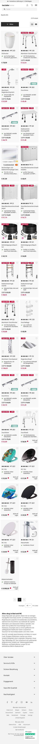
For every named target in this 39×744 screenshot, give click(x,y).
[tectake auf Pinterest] (11, 702)
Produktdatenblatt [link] (9, 165)
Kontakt (7, 675)
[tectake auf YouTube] (27, 702)
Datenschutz (12, 724)
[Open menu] (36, 5)
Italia (8, 715)
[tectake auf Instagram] (22, 702)
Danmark (17, 712)
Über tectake (8, 657)
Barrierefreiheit (20, 730)
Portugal (22, 715)
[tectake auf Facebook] (7, 702)
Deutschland (9, 712)
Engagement (8, 681)
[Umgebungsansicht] (36, 24)
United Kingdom (20, 718)
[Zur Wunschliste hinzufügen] (17, 33)
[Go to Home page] (8, 5)
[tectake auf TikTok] (17, 702)
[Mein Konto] (27, 5)
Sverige (30, 715)
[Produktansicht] (32, 24)
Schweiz (24, 710)
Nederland (15, 715)
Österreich (9, 710)
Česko (30, 710)
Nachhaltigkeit (9, 694)
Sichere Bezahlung (11, 669)
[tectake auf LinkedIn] (31, 702)
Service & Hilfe (9, 663)
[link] (16, 165)
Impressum (26, 724)
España (25, 712)
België (17, 710)
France (31, 712)
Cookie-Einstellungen (19, 727)
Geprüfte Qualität (10, 688)
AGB (19, 724)
